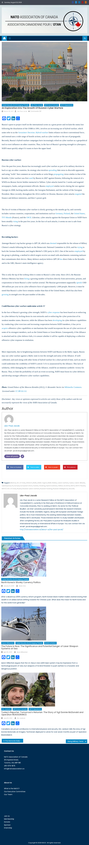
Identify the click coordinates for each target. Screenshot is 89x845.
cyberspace (6, 486)
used (31, 178)
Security (72, 489)
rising (15, 221)
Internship (8, 828)
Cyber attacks (80, 483)
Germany (59, 213)
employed (50, 186)
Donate (7, 822)
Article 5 (29, 483)
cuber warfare (63, 483)
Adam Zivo (22, 586)
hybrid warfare (51, 486)
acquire (5, 328)
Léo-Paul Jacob (36, 105)
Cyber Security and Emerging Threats (15, 105)
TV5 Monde (7, 217)
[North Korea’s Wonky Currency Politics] (44, 560)
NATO (73, 486)
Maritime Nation (50, 643)
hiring (26, 279)
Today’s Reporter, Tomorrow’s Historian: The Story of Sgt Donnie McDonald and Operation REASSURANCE (42, 713)
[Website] (22, 456)
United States (79, 213)
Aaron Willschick (8, 643)
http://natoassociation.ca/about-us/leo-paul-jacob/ (41, 529)
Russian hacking (46, 489)
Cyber (71, 483)
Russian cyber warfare (30, 489)
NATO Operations (67, 105)
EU (13, 486)
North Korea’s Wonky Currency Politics (21, 582)
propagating (59, 174)
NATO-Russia (80, 486)
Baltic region (42, 483)
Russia (19, 489)
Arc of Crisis (21, 483)
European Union (26, 486)
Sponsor (7, 825)
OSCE (28, 217)
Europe (17, 486)
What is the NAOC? (11, 788)
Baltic (35, 483)
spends (79, 283)
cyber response (53, 312)
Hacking (42, 486)
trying (79, 247)
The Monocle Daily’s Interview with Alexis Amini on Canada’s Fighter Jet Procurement (14, 741)
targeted (78, 194)
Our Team (8, 794)
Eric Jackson (6, 709)
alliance (13, 483)
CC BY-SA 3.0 (20, 391)
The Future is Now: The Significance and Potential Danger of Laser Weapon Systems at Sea (39, 647)
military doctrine (64, 486)
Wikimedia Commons (72, 387)
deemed (53, 243)
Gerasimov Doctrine (26, 132)
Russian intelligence (60, 489)
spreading (53, 170)
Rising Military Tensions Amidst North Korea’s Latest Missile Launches (77, 741)
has (61, 259)
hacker (35, 486)
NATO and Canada (51, 105)
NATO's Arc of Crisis (9, 489)
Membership (9, 819)
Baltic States (52, 483)
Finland (67, 213)
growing (5, 294)
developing (57, 320)
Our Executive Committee (14, 791)
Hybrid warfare (42, 132)
